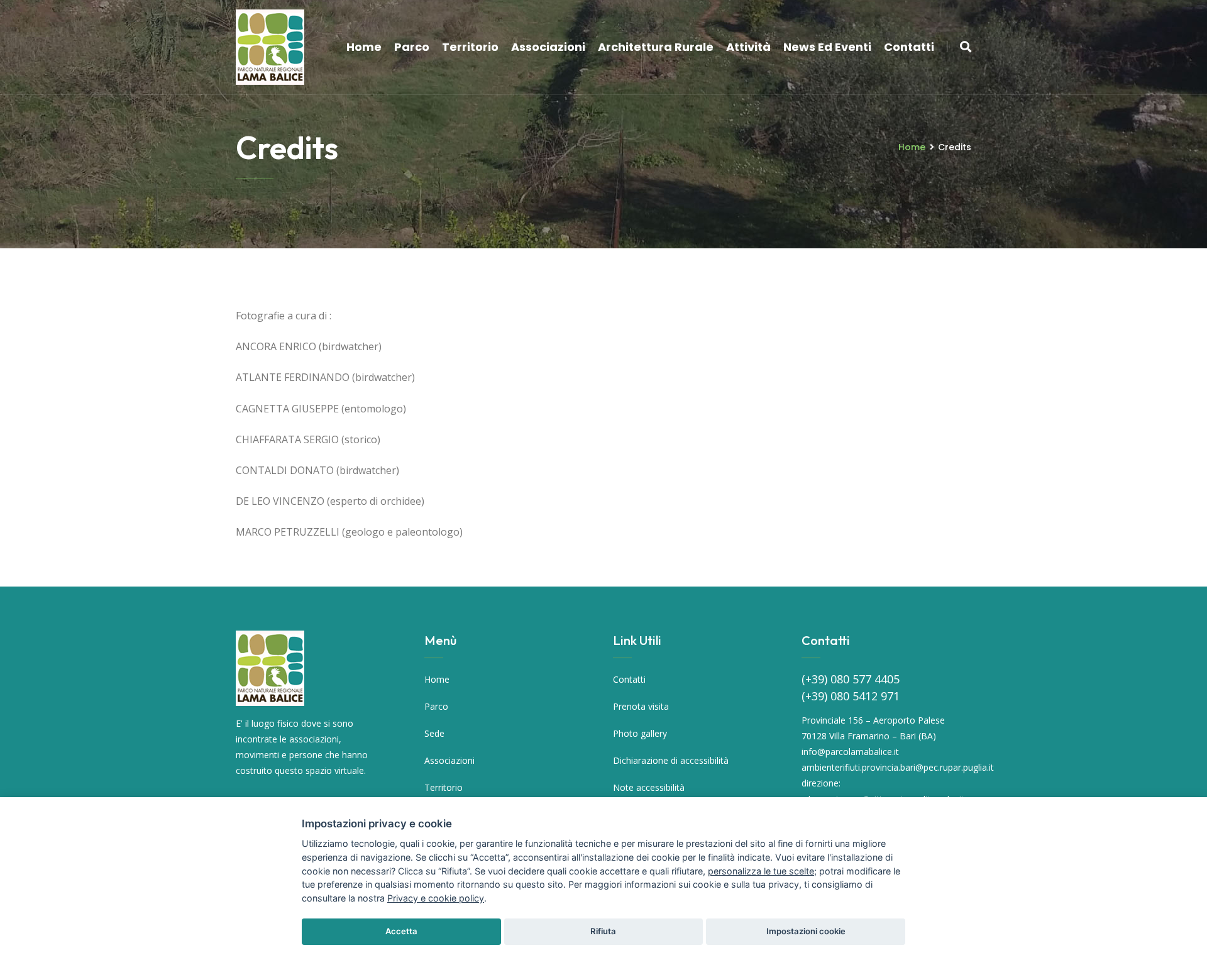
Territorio (470, 47)
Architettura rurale (656, 47)
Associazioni (548, 47)
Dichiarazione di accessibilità (671, 760)
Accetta (401, 931)
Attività (748, 47)
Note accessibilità (649, 787)
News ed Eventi (827, 47)
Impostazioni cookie (806, 931)
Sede (434, 733)
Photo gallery (640, 733)
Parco (411, 47)
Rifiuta (603, 931)
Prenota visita (641, 706)
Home (364, 47)
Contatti (909, 47)
